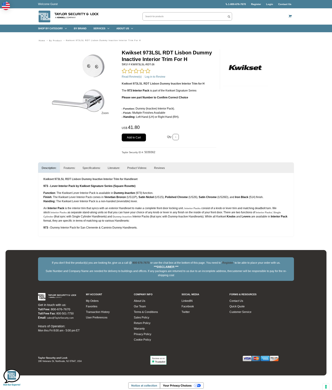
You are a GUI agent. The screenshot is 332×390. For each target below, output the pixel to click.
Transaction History (98, 311)
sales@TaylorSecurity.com (60, 318)
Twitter (186, 311)
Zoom (105, 113)
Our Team (140, 306)
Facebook (188, 306)
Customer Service (240, 311)
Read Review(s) (132, 76)
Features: (69, 167)
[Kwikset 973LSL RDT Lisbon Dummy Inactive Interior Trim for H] (78, 51)
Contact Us (284, 4)
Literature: (114, 167)
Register (256, 4)
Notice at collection (144, 385)
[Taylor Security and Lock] (68, 16)
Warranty (139, 328)
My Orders (92, 300)
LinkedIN (187, 300)
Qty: (169, 136)
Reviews (159, 167)
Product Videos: (137, 167)
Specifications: (91, 167)
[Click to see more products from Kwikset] (245, 67)
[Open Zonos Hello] (6, 6)
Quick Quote (237, 306)
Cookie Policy (142, 339)
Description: (49, 167)
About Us (139, 300)
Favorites (91, 306)
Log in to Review (155, 76)
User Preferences (96, 317)
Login (269, 4)
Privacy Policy (142, 334)
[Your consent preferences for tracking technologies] (326, 386)
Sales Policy (141, 317)
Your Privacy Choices (177, 385)
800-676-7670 (60, 309)
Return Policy (142, 323)
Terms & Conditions (146, 311)
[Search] (229, 16)
